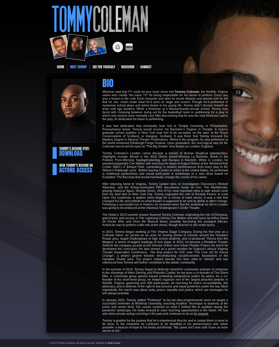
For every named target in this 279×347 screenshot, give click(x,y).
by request (201, 313)
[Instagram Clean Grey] (118, 47)
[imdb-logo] (129, 47)
